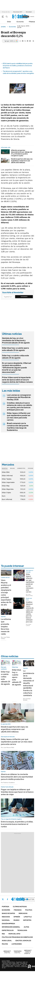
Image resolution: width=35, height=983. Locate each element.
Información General (11, 927)
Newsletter (29, 899)
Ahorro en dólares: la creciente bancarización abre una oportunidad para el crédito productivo (17, 776)
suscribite (26, 16)
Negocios (6, 917)
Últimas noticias (20, 907)
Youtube (22, 899)
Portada (5, 907)
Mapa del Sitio (14, 934)
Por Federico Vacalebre (8, 782)
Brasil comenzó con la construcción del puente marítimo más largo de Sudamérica (17, 426)
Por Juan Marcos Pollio (29, 595)
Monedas (5, 468)
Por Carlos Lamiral (28, 625)
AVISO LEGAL (7, 941)
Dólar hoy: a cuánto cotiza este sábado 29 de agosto (15, 356)
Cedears (30, 468)
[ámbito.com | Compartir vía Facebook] (22, 41)
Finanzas (17, 910)
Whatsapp (27, 899)
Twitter (3, 899)
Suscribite (24, 296)
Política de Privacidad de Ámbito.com (17, 937)
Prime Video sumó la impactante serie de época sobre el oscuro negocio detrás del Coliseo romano (17, 379)
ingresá (32, 16)
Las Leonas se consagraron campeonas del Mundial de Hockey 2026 (19, 397)
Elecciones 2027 (17, 12)
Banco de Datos (8, 913)
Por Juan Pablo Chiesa (5, 637)
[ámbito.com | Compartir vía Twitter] (25, 41)
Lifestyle (28, 917)
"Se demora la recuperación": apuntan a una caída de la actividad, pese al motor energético (18, 72)
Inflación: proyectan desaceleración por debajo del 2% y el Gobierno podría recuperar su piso (21, 153)
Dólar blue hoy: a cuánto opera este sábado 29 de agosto (15, 349)
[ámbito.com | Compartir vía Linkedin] (27, 41)
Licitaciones (17, 944)
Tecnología (22, 930)
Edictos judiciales (23, 941)
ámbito (3, 26)
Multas (5, 944)
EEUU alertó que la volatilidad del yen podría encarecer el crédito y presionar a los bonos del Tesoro (17, 65)
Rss (3, 934)
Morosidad (29, 12)
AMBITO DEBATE (28, 951)
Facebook (7, 899)
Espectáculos (8, 930)
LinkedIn (17, 899)
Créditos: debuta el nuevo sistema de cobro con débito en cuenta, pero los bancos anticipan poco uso (19, 406)
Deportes (27, 920)
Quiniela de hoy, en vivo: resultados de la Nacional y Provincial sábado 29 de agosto (16, 340)
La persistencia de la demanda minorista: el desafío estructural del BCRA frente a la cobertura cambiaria (28, 683)
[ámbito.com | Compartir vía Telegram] (30, 41)
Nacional (6, 920)
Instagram (12, 899)
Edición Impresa (8, 924)
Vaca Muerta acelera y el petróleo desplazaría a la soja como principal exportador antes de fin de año (6, 592)
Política (28, 910)
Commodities (21, 468)
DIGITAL (7, 952)
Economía (20, 22)
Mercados (23, 913)
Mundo (16, 920)
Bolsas (12, 468)
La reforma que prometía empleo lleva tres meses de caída (6, 626)
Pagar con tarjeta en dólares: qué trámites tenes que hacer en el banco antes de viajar (17, 792)
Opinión (17, 917)
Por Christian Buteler (27, 699)
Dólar (9, 22)
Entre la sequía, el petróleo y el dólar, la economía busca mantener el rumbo (17, 824)
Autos (26, 927)
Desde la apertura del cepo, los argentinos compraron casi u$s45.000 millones (21, 161)
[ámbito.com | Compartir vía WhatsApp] (20, 41)
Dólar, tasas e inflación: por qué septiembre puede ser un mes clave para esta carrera (18, 416)
